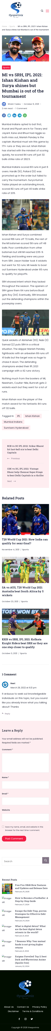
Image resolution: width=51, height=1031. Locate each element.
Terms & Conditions (32, 1011)
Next (9, 481)
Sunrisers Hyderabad (16, 427)
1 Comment (21, 108)
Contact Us (23, 1007)
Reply (7, 713)
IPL (18, 416)
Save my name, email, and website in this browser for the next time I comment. (24, 829)
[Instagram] (25, 1019)
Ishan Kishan (32, 416)
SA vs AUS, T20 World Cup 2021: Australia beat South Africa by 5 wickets (23, 591)
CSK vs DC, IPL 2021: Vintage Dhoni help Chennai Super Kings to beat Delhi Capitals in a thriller (25, 472)
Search (45, 860)
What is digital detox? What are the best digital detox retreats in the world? (30, 929)
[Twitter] (9, 116)
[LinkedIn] (15, 116)
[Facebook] (4, 116)
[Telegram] (20, 116)
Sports (6, 67)
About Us (9, 1007)
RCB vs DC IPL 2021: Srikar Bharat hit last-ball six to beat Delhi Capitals (25, 449)
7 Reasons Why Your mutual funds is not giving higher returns (30, 944)
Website (6, 810)
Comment (7, 749)
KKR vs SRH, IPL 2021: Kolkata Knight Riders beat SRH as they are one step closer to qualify (25, 643)
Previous (15, 458)
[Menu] (47, 11)
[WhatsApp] (25, 116)
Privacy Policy (39, 1007)
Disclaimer (13, 1011)
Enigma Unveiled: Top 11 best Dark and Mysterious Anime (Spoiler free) (31, 959)
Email (5, 793)
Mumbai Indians (13, 421)
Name (5, 777)
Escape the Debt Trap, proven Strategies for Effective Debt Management (31, 914)
